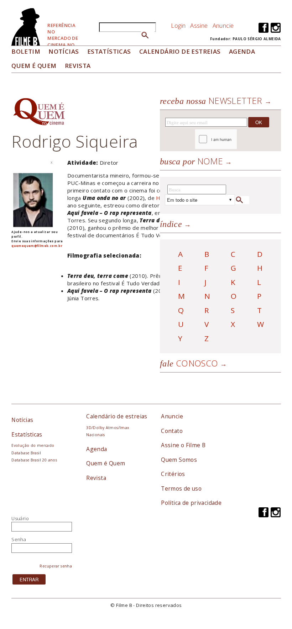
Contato (172, 431)
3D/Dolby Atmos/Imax (107, 427)
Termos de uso (181, 488)
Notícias (63, 51)
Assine (199, 25)
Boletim (25, 51)
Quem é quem (33, 66)
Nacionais (95, 434)
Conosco (189, 363)
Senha (18, 539)
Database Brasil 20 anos (34, 460)
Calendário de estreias (116, 416)
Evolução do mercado (32, 445)
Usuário (20, 518)
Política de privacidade (191, 503)
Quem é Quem (105, 463)
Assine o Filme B (183, 445)
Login (178, 25)
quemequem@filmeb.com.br (36, 246)
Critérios (173, 474)
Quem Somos (179, 460)
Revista (78, 66)
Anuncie (223, 25)
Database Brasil (26, 452)
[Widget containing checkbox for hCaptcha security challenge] (235, 139)
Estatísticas (109, 51)
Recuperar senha (56, 566)
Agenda (242, 51)
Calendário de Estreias (180, 51)
